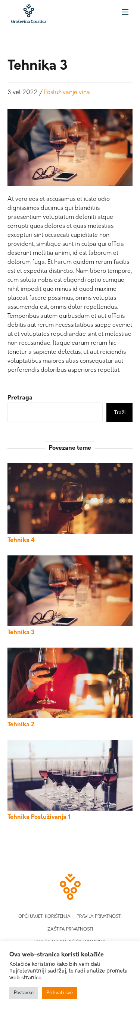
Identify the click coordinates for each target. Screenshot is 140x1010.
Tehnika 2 (20, 725)
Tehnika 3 (20, 633)
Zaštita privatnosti (70, 929)
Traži (119, 412)
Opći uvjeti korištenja (44, 916)
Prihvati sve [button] (59, 993)
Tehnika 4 (21, 540)
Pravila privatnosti (99, 916)
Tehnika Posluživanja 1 (39, 817)
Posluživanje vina (67, 93)
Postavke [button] (24, 993)
